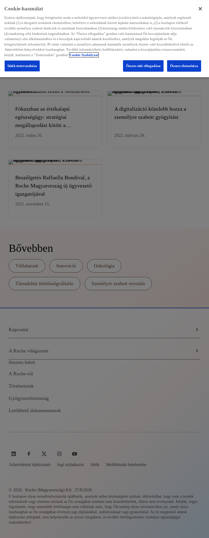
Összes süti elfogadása (143, 66)
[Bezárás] (200, 9)
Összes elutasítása (184, 66)
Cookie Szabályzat (84, 55)
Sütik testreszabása (22, 66)
